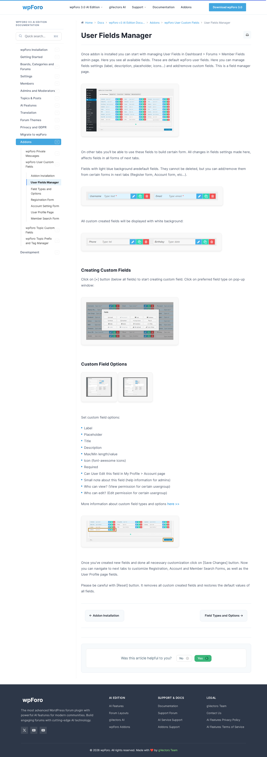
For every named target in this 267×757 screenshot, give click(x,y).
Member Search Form (45, 218)
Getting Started (31, 57)
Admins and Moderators (37, 91)
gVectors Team (217, 706)
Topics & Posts (30, 98)
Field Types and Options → (224, 615)
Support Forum (167, 713)
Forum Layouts (119, 713)
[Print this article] (247, 35)
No (183, 658)
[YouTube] (33, 730)
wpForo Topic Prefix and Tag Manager (39, 241)
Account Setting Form (45, 206)
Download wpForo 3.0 (227, 7)
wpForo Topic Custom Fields (40, 230)
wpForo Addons (119, 726)
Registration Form (42, 199)
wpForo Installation (33, 50)
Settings (26, 76)
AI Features (28, 105)
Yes (203, 658)
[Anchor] (133, 270)
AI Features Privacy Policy (223, 719)
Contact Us (214, 713)
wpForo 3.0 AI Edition (85, 7)
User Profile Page (42, 212)
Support (137, 7)
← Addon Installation (104, 615)
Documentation (164, 7)
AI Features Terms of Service (225, 726)
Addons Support (169, 726)
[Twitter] (24, 730)
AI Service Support (170, 719)
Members (27, 83)
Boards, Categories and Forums (37, 66)
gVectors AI (117, 7)
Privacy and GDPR (33, 127)
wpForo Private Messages (35, 153)
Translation (28, 112)
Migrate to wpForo (33, 134)
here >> (173, 504)
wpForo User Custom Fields (40, 164)
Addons (186, 7)
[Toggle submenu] (101, 7)
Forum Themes (30, 120)
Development (29, 252)
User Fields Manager (45, 182)
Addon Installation (43, 175)
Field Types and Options (41, 191)
